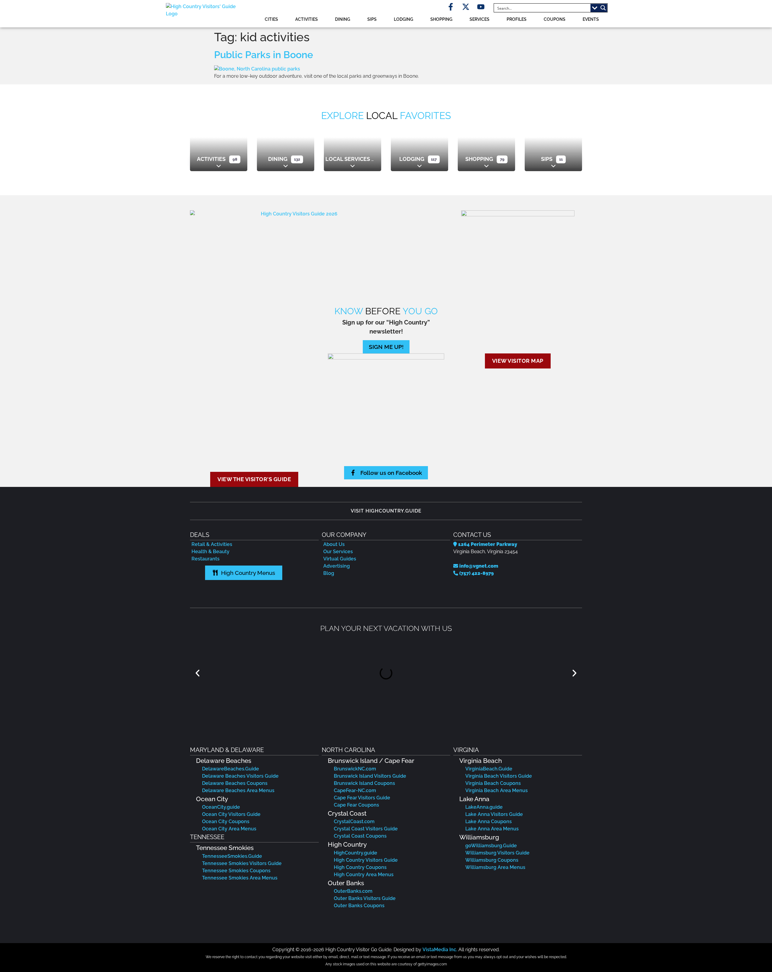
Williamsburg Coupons (491, 860)
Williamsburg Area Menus (495, 867)
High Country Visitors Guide (366, 860)
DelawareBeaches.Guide (230, 769)
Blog (328, 573)
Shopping (441, 19)
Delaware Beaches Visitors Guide (240, 776)
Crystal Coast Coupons (360, 836)
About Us (334, 544)
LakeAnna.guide (484, 807)
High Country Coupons (360, 867)
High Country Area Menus (364, 874)
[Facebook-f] (450, 7)
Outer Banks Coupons (359, 905)
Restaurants (205, 559)
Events (591, 19)
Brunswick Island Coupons (364, 783)
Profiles (517, 19)
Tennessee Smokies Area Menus (239, 878)
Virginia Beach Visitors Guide (498, 776)
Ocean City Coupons (225, 821)
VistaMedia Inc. (439, 949)
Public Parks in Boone (263, 54)
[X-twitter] (466, 7)
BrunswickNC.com (355, 769)
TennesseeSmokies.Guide (232, 856)
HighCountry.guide (355, 853)
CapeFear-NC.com (355, 790)
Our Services (338, 551)
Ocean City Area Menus (229, 829)
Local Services (347, 159)
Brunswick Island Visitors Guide (370, 776)
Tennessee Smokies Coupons (236, 870)
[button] (197, 673)
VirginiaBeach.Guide (488, 769)
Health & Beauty (210, 551)
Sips (372, 19)
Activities (306, 19)
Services (479, 19)
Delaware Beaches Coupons (234, 783)
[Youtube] (481, 7)
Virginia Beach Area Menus (496, 790)
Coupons (554, 19)
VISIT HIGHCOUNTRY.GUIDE (386, 511)
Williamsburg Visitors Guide (497, 853)
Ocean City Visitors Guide (231, 814)
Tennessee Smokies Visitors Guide (242, 863)
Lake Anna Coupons (488, 821)
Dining (342, 19)
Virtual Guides (339, 559)
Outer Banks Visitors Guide (365, 898)
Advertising (336, 566)
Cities (271, 19)
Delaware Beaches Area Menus (238, 790)
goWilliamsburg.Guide (491, 845)
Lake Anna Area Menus (492, 829)
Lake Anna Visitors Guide (494, 814)
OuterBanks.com (353, 891)
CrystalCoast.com (354, 821)
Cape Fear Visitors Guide (362, 798)
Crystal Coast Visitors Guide (366, 829)
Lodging (403, 19)
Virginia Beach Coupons (493, 783)
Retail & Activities (211, 544)
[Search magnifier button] (603, 8)
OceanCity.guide (221, 807)
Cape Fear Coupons (356, 805)
